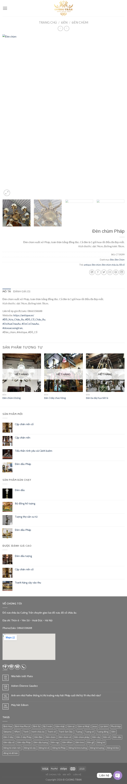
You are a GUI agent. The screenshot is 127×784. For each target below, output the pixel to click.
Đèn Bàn (38, 737)
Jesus (94, 726)
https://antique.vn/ (23, 315)
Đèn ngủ (55, 742)
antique (87, 264)
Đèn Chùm (80, 22)
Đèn (64, 22)
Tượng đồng (102, 731)
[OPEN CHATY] (117, 775)
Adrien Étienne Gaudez (24, 685)
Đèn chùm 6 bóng (11, 398)
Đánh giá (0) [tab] (21, 291)
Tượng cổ (89, 731)
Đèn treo (80, 742)
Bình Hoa (7, 726)
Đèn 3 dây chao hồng (55, 398)
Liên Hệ (77, 774)
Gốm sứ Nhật (83, 726)
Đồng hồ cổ (44, 748)
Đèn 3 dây (8, 737)
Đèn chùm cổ (65, 737)
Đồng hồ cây (30, 748)
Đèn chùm (96, 264)
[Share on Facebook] (98, 272)
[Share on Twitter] (104, 272)
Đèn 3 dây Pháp (23, 737)
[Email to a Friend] (110, 272)
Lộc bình (104, 726)
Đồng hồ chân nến (12, 748)
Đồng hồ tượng (97, 748)
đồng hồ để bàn (10, 753)
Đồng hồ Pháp (58, 748)
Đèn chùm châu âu (110, 264)
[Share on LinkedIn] (122, 272)
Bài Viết (67, 774)
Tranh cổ (52, 731)
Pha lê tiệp (116, 726)
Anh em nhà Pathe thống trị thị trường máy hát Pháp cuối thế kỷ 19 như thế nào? (56, 695)
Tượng (79, 731)
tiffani (17, 731)
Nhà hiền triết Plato (22, 676)
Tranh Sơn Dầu (66, 731)
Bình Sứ (36, 726)
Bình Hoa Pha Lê (22, 726)
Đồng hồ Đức (113, 748)
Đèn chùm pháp (81, 737)
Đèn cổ (106, 737)
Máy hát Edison (19, 705)
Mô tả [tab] (6, 291)
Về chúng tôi (53, 774)
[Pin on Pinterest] (116, 272)
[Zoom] (7, 193)
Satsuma (7, 731)
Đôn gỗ (90, 742)
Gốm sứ (70, 726)
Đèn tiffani (67, 742)
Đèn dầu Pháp (24, 742)
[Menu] (4, 8)
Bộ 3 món (47, 726)
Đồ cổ (122, 264)
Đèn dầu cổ (8, 742)
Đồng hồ (101, 742)
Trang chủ (48, 22)
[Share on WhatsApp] (92, 272)
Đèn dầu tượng (41, 742)
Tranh (26, 731)
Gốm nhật (59, 726)
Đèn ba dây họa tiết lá (97, 398)
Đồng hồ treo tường (78, 748)
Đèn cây (96, 737)
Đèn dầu (117, 737)
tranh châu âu (38, 731)
